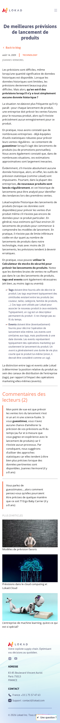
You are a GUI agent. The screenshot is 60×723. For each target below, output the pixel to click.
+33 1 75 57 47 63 (30, 694)
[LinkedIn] (10, 658)
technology (30, 55)
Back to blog (13, 47)
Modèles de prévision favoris (19, 549)
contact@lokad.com (34, 700)
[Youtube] (15, 658)
